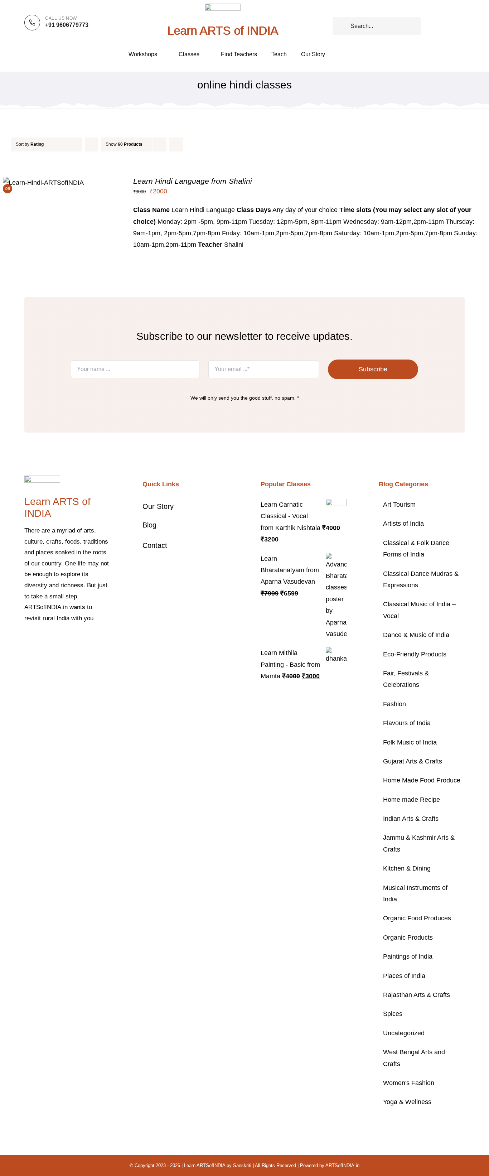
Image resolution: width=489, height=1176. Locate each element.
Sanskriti (242, 1165)
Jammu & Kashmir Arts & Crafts (419, 843)
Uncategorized (404, 1033)
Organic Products (408, 937)
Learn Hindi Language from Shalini (192, 181)
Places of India (404, 975)
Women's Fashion (408, 1082)
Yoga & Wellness (407, 1101)
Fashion (394, 704)
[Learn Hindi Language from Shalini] (43, 182)
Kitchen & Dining (407, 868)
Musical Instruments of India (415, 893)
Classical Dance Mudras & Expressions (421, 579)
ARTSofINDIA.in (342, 1165)
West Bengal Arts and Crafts (414, 1058)
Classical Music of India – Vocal (419, 610)
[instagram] (49, 640)
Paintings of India (407, 956)
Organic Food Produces (417, 918)
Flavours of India (407, 723)
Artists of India (403, 523)
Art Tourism (399, 504)
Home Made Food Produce (421, 780)
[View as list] (190, 144)
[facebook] (26, 640)
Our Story (158, 506)
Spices (392, 1013)
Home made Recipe (411, 799)
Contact (154, 545)
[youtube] (72, 640)
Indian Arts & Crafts (411, 818)
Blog (149, 525)
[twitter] (38, 640)
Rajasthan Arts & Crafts (416, 994)
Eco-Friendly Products (414, 654)
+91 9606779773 (66, 25)
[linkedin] (84, 640)
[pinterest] (61, 640)
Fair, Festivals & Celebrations (406, 679)
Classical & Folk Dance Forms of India (416, 548)
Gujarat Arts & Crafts (412, 761)
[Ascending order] (91, 144)
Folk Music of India (410, 742)
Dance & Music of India (416, 634)
